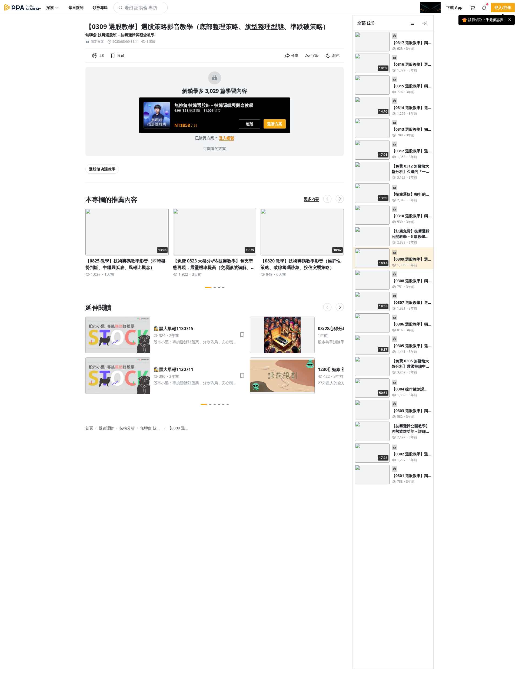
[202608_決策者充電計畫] (430, 7)
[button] (53, 7)
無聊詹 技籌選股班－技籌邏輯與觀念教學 (120, 34)
